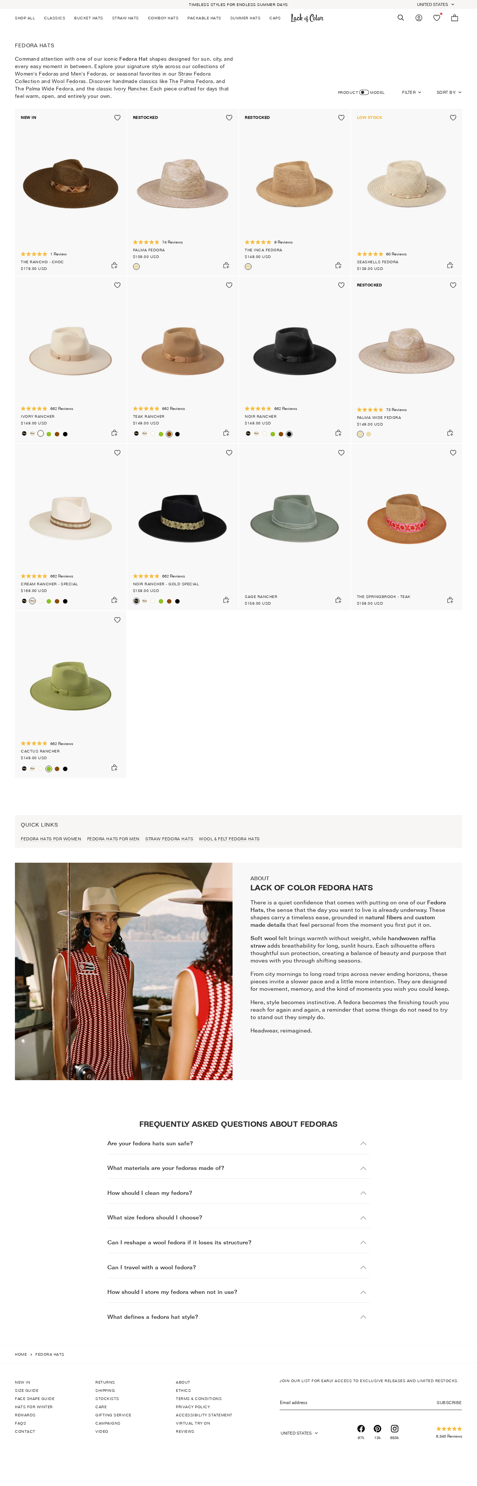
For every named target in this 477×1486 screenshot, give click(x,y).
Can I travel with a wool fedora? (151, 1267)
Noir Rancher (261, 416)
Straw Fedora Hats (169, 838)
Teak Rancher (149, 416)
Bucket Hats (88, 18)
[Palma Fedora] (182, 192)
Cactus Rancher (40, 751)
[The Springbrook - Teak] (406, 527)
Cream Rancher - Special (49, 584)
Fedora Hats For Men (113, 838)
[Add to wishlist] (117, 118)
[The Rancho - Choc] (70, 192)
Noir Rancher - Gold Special (166, 584)
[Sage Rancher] (294, 527)
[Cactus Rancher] (48, 434)
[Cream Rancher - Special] (32, 433)
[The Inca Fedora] (294, 192)
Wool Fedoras (69, 81)
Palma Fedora (149, 250)
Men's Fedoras (89, 73)
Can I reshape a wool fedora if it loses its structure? (179, 1242)
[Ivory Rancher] (70, 359)
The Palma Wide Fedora (44, 88)
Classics (54, 18)
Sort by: (446, 92)
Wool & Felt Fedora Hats (229, 838)
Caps (275, 18)
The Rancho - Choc (42, 262)
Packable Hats (204, 18)
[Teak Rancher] (57, 434)
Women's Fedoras (37, 73)
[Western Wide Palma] (368, 434)
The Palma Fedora (191, 81)
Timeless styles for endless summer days (238, 4)
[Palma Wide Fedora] (406, 359)
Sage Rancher (261, 596)
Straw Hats (125, 18)
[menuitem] (27, 18)
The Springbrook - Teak (384, 596)
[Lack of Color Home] (307, 17)
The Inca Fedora (263, 250)
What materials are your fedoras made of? (165, 1167)
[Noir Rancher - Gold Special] (24, 433)
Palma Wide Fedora (379, 417)
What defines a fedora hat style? (152, 1316)
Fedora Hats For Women (51, 838)
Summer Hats (245, 18)
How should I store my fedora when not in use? (172, 1291)
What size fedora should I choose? (154, 1217)
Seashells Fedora (378, 262)
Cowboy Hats (163, 18)
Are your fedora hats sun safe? (150, 1143)
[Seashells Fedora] (406, 192)
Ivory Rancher (131, 88)
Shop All (25, 18)
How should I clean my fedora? (149, 1192)
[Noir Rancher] (65, 434)
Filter (409, 92)
